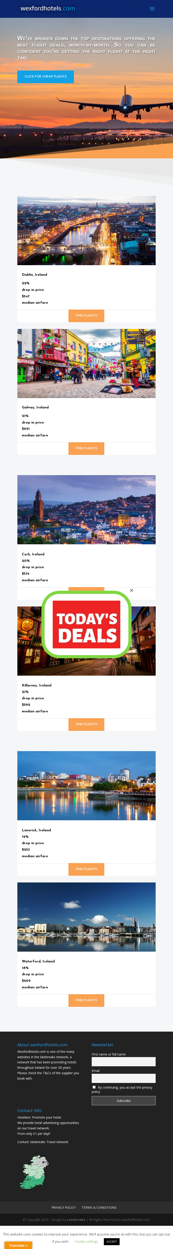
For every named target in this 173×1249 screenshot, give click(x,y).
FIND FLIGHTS (86, 315)
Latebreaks (76, 1219)
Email (96, 1071)
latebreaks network (54, 1057)
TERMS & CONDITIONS (99, 1207)
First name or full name (109, 1054)
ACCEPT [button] (112, 1242)
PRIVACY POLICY (64, 1207)
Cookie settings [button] (86, 1241)
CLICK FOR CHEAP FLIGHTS (46, 76)
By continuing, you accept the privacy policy (122, 1089)
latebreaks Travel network (49, 1142)
